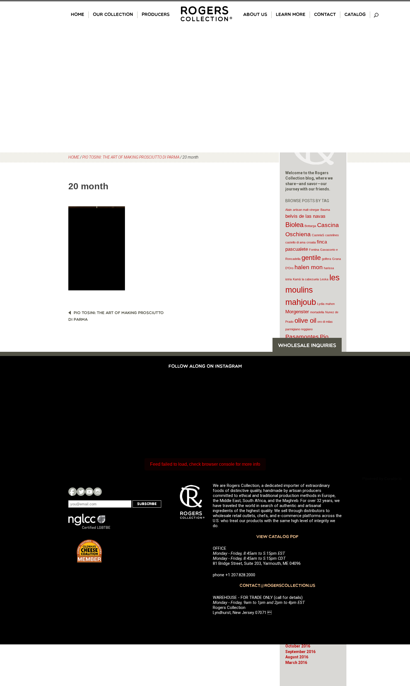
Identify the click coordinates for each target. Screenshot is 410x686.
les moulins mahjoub (312, 290)
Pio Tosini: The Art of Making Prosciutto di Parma (130, 157)
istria (288, 279)
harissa (329, 268)
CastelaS (318, 235)
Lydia (320, 303)
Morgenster (297, 311)
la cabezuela (310, 279)
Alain (288, 209)
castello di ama (295, 242)
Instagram (97, 491)
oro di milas (325, 321)
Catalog (355, 15)
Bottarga (310, 226)
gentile (311, 257)
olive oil (305, 320)
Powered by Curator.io (382, 478)
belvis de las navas (305, 216)
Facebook (72, 491)
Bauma (325, 209)
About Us (255, 15)
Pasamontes (302, 336)
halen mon (309, 267)
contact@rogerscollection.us (277, 586)
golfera (326, 258)
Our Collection (113, 15)
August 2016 (296, 657)
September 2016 (300, 651)
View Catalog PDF (277, 537)
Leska (324, 279)
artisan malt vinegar (306, 209)
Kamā (297, 279)
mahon (330, 303)
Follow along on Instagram (205, 366)
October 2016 (297, 646)
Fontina (314, 249)
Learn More (290, 15)
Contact (325, 15)
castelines (332, 235)
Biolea (294, 224)
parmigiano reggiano (299, 329)
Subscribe (146, 504)
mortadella (317, 312)
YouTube (89, 491)
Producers (156, 15)
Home (77, 15)
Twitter (81, 491)
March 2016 (296, 662)
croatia (311, 242)
